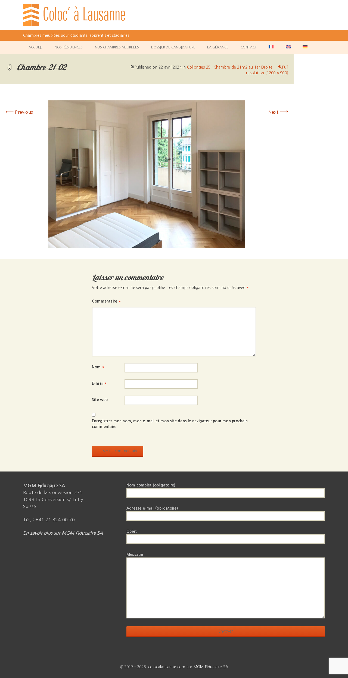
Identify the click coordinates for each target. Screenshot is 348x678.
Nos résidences (69, 47)
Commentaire (106, 301)
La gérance (217, 47)
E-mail (99, 383)
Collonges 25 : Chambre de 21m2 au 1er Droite (229, 67)
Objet (131, 531)
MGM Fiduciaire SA (211, 667)
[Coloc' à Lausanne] (174, 15)
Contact (249, 47)
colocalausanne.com (166, 667)
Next (278, 112)
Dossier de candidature (173, 47)
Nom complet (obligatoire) (150, 485)
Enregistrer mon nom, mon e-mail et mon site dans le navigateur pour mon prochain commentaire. (170, 424)
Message (134, 554)
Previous (19, 112)
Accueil (35, 47)
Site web (100, 400)
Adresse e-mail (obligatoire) (152, 508)
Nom (98, 367)
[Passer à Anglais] (288, 47)
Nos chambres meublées (117, 47)
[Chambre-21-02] (146, 174)
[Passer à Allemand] (305, 47)
